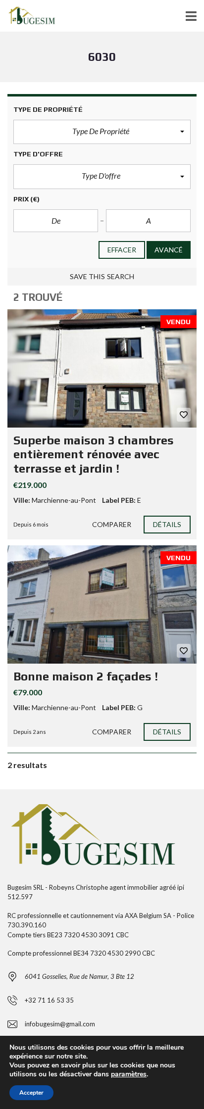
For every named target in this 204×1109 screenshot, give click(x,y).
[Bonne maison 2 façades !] (102, 604)
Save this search (102, 276)
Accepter (31, 1093)
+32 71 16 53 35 (49, 1000)
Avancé (168, 249)
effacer (122, 249)
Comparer (111, 524)
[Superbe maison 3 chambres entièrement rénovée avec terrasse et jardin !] (102, 368)
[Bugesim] (30, 16)
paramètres (129, 1074)
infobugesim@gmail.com (60, 1024)
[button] (102, 132)
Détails (167, 524)
